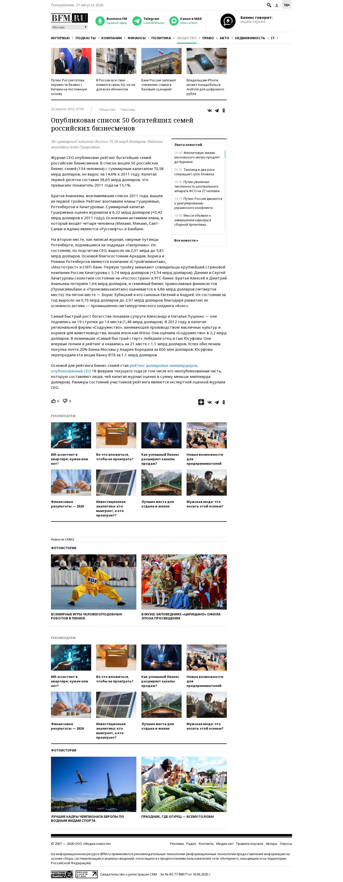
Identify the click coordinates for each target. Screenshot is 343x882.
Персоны (128, 109)
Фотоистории (63, 548)
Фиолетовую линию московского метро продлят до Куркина (197, 157)
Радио (191, 843)
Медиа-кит (225, 843)
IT (273, 38)
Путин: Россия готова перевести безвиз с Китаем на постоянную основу (69, 87)
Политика (161, 38)
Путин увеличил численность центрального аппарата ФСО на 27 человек (197, 186)
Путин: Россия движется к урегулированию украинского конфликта (198, 203)
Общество (187, 38)
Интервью (60, 38)
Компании (111, 38)
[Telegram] (217, 110)
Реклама (177, 843)
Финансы (137, 38)
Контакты (206, 843)
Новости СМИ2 (62, 539)
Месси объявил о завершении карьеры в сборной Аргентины (192, 220)
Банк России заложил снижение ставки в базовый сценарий (158, 84)
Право (208, 38)
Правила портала (249, 843)
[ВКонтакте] (210, 110)
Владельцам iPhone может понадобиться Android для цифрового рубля (205, 87)
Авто (224, 38)
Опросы (286, 843)
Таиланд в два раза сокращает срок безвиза (194, 171)
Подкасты (86, 38)
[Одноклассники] (224, 110)
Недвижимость (250, 38)
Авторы (271, 843)
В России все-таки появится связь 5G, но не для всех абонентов (115, 84)
